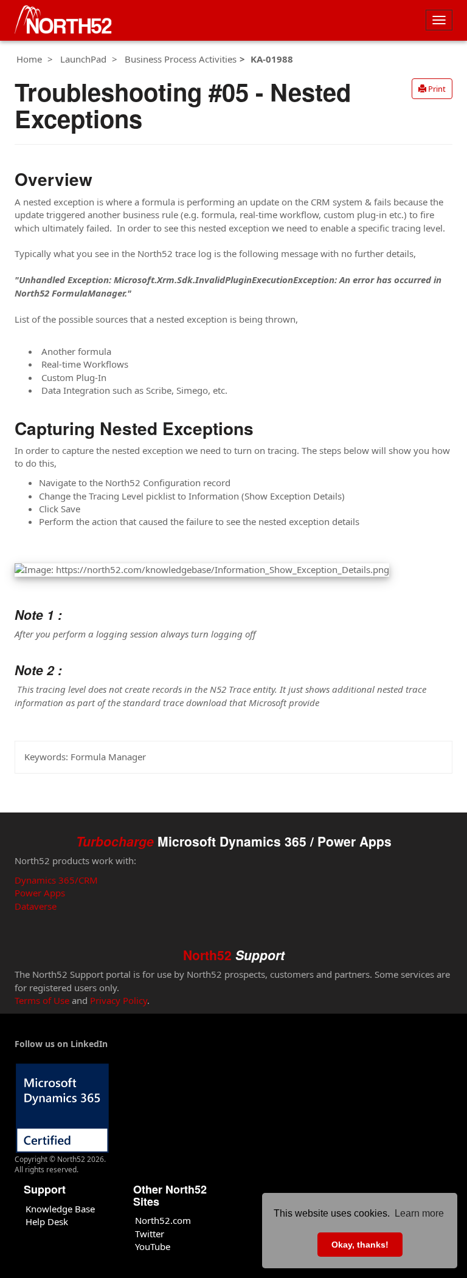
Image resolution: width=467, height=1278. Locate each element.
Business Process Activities (181, 59)
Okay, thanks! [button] (360, 1244)
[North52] (63, 20)
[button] (432, 88)
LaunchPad (83, 59)
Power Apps (40, 893)
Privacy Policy (118, 1000)
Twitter (149, 1234)
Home (29, 59)
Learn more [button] (419, 1213)
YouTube (152, 1246)
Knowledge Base (60, 1209)
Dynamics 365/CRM (56, 880)
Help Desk (47, 1221)
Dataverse (36, 906)
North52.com (163, 1220)
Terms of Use (42, 1000)
